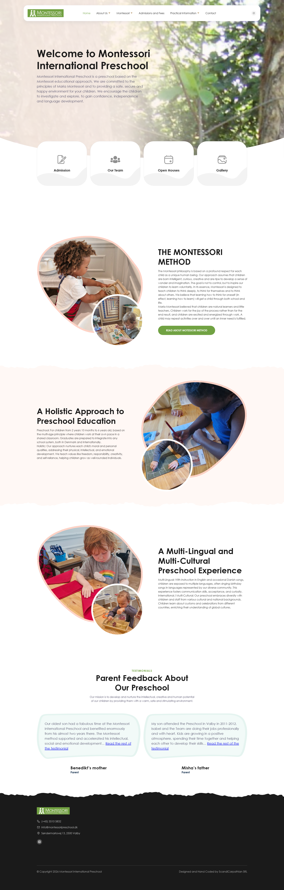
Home (86, 13)
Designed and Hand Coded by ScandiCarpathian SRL (213, 871)
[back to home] (49, 13)
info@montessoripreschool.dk (59, 827)
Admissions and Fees (151, 13)
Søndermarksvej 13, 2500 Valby (60, 833)
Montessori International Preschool (80, 871)
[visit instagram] (39, 841)
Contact (210, 13)
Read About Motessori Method (186, 330)
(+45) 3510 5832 (51, 821)
